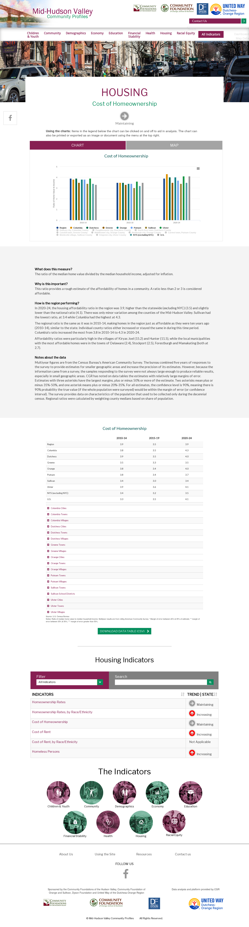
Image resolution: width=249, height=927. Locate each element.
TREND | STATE (200, 694)
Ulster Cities (57, 599)
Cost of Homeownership (50, 722)
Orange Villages (58, 569)
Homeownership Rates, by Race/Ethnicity (62, 712)
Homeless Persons (46, 751)
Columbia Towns (59, 514)
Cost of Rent (41, 732)
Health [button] (150, 33)
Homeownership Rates (49, 702)
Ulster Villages (58, 612)
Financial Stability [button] (134, 34)
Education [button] (116, 33)
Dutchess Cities (58, 526)
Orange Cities (57, 557)
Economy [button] (97, 33)
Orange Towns (58, 563)
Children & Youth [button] (33, 34)
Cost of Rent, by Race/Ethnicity (55, 742)
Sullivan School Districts (63, 593)
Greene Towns (58, 544)
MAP (174, 145)
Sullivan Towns (58, 587)
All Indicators (211, 34)
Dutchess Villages (59, 538)
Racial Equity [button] (186, 33)
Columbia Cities (58, 508)
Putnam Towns (58, 575)
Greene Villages (58, 551)
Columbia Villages (59, 520)
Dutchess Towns (59, 532)
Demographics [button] (76, 33)
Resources (144, 854)
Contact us (183, 854)
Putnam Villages (59, 581)
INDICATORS (43, 694)
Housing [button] (166, 33)
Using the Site (105, 854)
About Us (66, 854)
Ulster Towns (57, 606)
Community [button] (52, 33)
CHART (77, 145)
